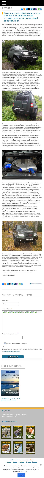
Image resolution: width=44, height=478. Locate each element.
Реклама (15, 462)
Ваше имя (5, 300)
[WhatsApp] (39, 9)
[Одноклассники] (24, 9)
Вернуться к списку (36, 283)
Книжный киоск (11, 366)
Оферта (13, 459)
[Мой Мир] (27, 9)
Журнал (32, 459)
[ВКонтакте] (22, 9)
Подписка (28, 462)
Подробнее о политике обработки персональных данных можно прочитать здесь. (20, 470)
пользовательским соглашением (11, 351)
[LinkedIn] (31, 9)
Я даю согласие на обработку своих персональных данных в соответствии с (22, 350)
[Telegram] (41, 9)
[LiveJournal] (34, 9)
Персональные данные (22, 459)
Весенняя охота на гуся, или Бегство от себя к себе (10, 399)
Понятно (21, 475)
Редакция (9, 462)
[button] (20, 468)
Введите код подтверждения (10, 334)
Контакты (34, 462)
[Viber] (36, 9)
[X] (29, 9)
